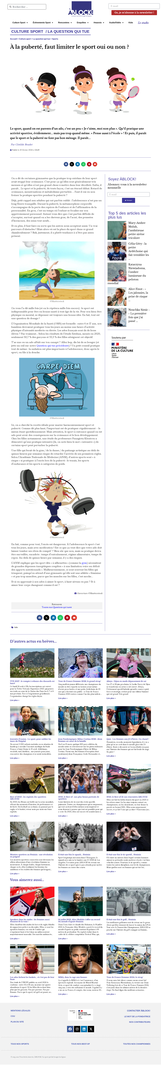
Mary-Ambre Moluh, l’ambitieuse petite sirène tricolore (136, 230)
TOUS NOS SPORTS (20, 1044)
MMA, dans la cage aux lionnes (72, 977)
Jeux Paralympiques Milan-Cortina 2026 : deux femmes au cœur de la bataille (80, 740)
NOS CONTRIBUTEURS (139, 1022)
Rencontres (63, 23)
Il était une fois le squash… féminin (74, 854)
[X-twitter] (91, 1029)
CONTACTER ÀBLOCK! (138, 1011)
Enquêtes (81, 23)
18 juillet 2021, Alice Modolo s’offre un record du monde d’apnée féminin (79, 920)
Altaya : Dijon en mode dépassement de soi (126, 681)
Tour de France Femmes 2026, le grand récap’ (79, 681)
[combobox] (27, 7)
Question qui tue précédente (52, 345)
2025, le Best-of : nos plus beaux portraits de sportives (78, 798)
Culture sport (25, 39)
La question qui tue (41, 39)
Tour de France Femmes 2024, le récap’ (125, 977)
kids (16, 627)
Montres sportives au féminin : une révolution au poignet (31, 855)
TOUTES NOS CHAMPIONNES (136, 1044)
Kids (131, 23)
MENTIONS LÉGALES (20, 1011)
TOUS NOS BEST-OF (80, 1044)
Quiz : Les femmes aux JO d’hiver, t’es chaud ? (128, 739)
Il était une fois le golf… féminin (121, 919)
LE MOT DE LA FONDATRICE (137, 1016)
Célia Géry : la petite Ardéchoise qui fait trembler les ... (138, 251)
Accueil (13, 39)
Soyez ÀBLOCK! (122, 179)
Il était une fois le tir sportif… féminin (124, 854)
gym (84, 562)
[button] (66, 164)
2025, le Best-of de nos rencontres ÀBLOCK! (127, 797)
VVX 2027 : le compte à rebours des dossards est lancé (32, 682)
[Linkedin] (84, 1029)
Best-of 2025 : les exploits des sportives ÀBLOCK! (28, 798)
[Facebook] (70, 1029)
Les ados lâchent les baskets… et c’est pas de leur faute (32, 978)
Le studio (143, 22)
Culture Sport (18, 23)
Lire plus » (14, 700)
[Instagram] (77, 1029)
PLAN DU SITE (17, 1022)
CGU (13, 1016)
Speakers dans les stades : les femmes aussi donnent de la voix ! (30, 920)
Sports (55, 39)
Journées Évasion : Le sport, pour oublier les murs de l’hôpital (30, 740)
